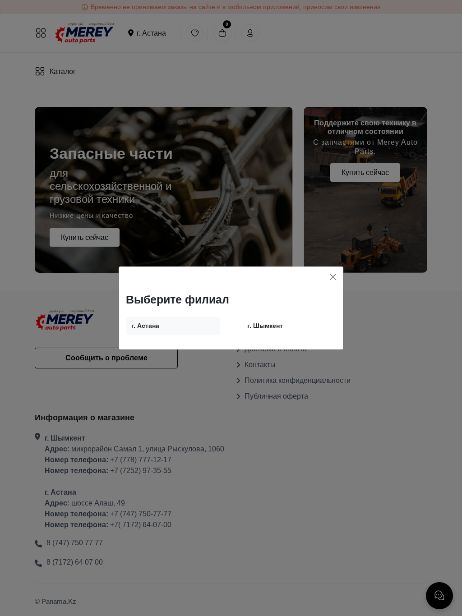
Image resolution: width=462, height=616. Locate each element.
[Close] (333, 277)
